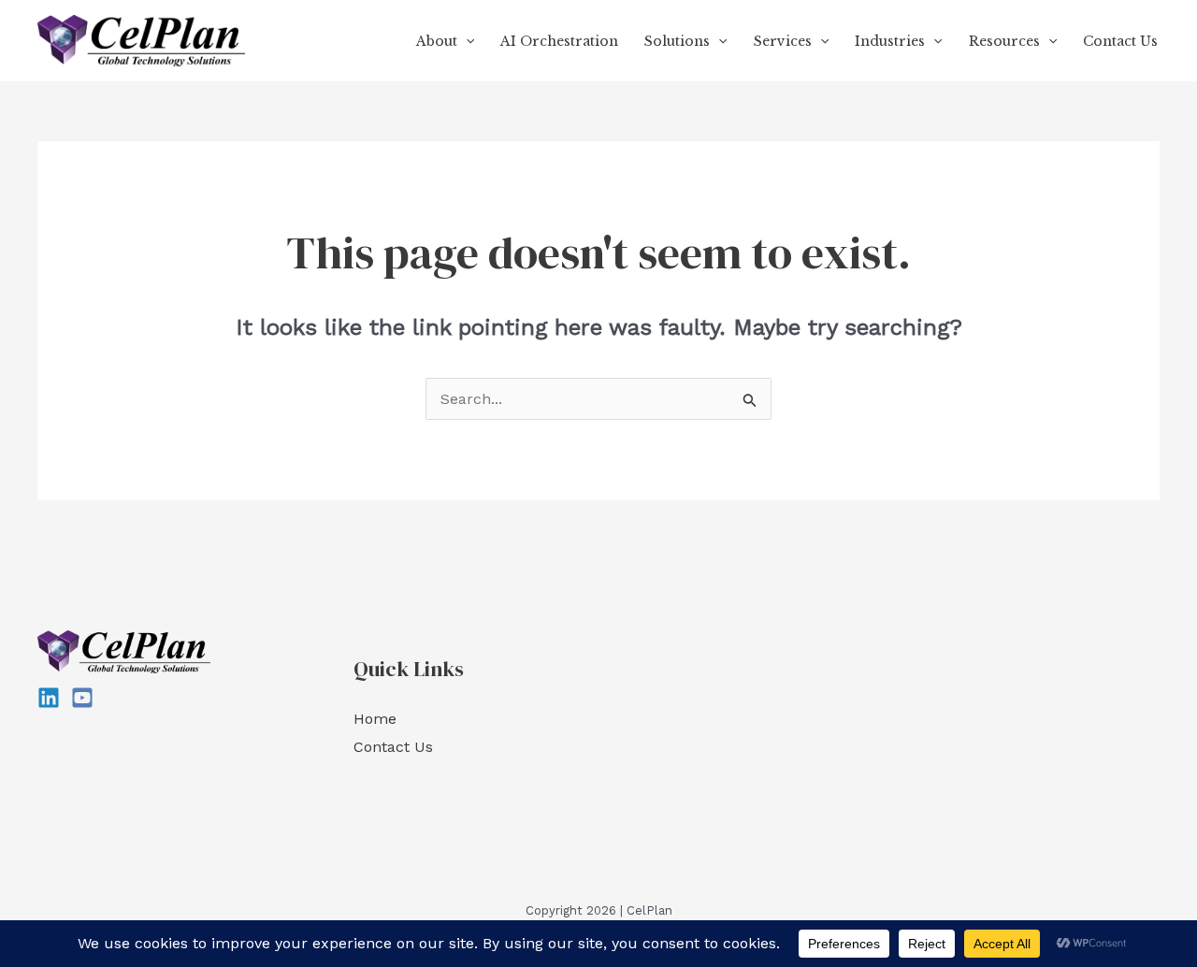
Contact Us (1120, 41)
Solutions (677, 41)
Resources (1004, 41)
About (436, 41)
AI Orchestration (559, 41)
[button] (465, 41)
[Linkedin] (48, 697)
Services (783, 41)
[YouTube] (82, 697)
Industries (890, 41)
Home (375, 719)
